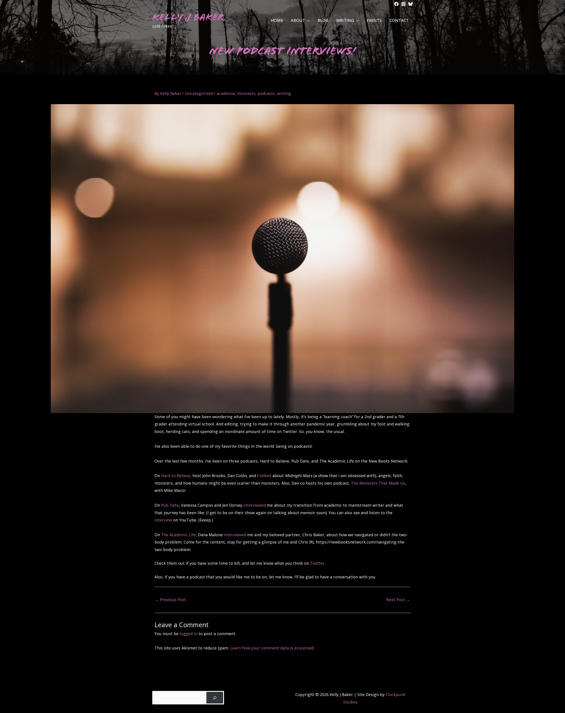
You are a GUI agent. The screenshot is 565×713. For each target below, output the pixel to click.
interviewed (254, 505)
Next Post (398, 599)
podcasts (266, 93)
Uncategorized (199, 93)
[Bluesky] (410, 4)
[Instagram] (403, 4)
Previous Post (170, 599)
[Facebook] (396, 4)
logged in (188, 633)
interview (163, 520)
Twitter (317, 563)
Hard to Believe (175, 475)
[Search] (214, 698)
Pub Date (170, 505)
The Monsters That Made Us (378, 483)
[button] (307, 20)
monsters (246, 93)
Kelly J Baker (188, 17)
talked (265, 475)
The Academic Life (178, 534)
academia (226, 93)
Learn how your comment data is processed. (272, 648)
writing (284, 93)
